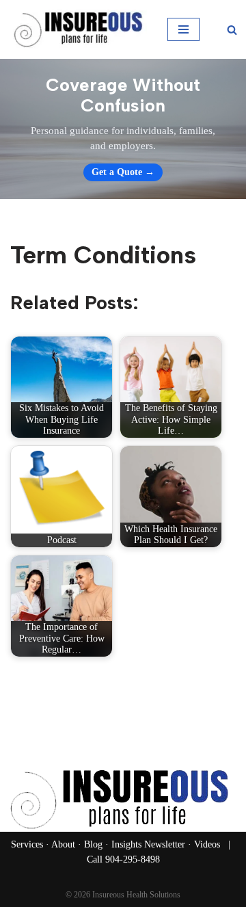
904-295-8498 (132, 859)
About (63, 844)
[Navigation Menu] (183, 29)
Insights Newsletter (148, 844)
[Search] (232, 30)
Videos (207, 844)
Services (27, 844)
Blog (93, 844)
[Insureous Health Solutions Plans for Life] (78, 29)
